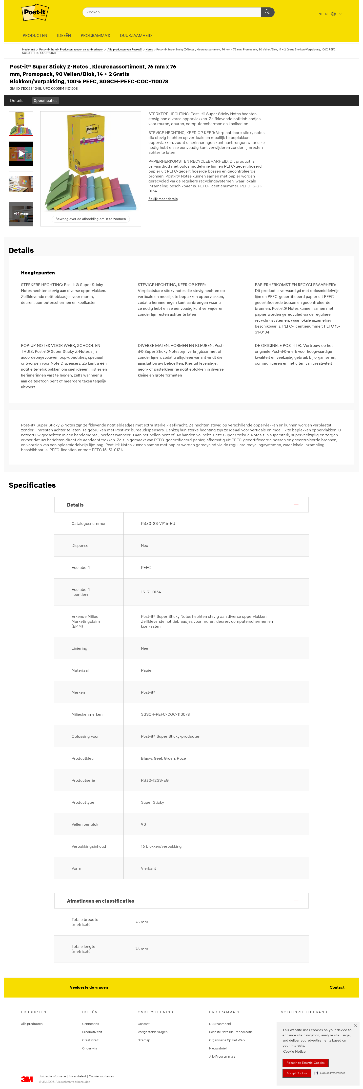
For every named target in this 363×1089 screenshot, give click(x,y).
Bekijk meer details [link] (163, 199)
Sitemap (144, 1040)
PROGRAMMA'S (95, 36)
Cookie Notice (294, 1052)
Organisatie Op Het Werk (227, 1040)
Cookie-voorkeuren (101, 1076)
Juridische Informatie (52, 1076)
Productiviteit (92, 1032)
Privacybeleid (77, 1076)
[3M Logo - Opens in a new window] (35, 12)
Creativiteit (90, 1040)
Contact (337, 988)
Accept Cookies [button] (297, 1073)
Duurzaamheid (220, 1024)
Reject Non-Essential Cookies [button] (305, 1063)
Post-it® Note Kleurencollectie (231, 1032)
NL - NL (324, 14)
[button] (329, 1073)
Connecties (90, 1024)
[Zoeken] (268, 12)
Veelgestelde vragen (89, 988)
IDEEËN (64, 36)
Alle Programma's (222, 1056)
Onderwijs (89, 1048)
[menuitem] (16, 100)
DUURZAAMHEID (136, 36)
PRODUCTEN (35, 36)
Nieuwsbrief (218, 1048)
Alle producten (32, 1024)
